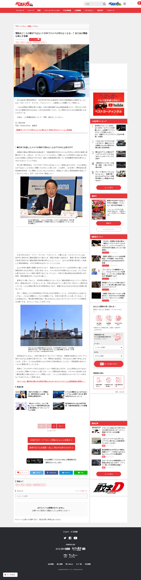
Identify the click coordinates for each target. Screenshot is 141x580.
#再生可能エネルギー (40, 42)
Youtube (75, 538)
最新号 (108, 223)
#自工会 (29, 42)
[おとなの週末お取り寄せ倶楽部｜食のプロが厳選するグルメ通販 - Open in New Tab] (63, 549)
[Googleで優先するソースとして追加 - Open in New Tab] (35, 461)
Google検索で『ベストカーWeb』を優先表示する (60, 459)
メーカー (97, 343)
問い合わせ (69, 564)
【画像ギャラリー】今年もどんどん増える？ (31, 130)
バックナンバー (108, 229)
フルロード (110, 10)
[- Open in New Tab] (48, 130)
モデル (96, 352)
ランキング (20, 10)
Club (115, 4)
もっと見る (109, 187)
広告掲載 (88, 564)
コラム (35, 26)
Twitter (65, 538)
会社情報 (51, 564)
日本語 (75, 532)
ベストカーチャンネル (52, 10)
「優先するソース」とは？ (53, 462)
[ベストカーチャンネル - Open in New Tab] (108, 104)
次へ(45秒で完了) (108, 364)
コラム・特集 (26, 26)
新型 (39, 10)
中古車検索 (67, 10)
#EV (17, 42)
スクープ (31, 10)
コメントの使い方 (81, 491)
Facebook (70, 538)
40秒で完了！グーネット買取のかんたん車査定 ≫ (51, 440)
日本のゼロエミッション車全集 (60, 130)
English (66, 532)
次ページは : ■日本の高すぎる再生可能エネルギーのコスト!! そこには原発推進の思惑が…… (51, 381)
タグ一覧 (79, 564)
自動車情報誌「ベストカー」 (24, 3)
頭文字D (100, 10)
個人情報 (60, 564)
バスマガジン (89, 10)
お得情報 (78, 10)
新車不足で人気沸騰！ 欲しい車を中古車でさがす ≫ (51, 447)
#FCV (22, 42)
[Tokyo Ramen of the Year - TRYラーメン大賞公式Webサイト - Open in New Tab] (70, 556)
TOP (17, 26)
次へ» (61, 426)
